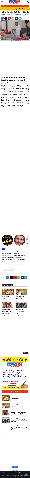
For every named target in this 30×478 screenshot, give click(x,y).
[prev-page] (2, 433)
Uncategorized (14, 404)
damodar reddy (5, 259)
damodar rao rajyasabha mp (8, 257)
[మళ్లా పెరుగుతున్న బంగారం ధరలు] (21, 292)
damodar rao (16, 253)
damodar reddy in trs (14, 259)
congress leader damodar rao (8, 251)
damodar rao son (18, 257)
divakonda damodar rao (14, 261)
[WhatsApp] (12, 18)
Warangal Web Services (15, 473)
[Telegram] (20, 18)
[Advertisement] (15, 59)
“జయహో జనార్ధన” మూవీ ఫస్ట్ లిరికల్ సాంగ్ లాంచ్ (21, 311)
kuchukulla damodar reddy (7, 263)
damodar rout (23, 259)
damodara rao (5, 261)
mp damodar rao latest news (8, 270)
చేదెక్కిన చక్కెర (5, 296)
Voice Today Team (10, 14)
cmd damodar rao (19, 249)
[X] (5, 18)
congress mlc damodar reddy (21, 251)
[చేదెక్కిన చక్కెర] (8, 292)
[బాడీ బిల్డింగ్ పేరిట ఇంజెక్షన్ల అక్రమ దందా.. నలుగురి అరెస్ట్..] (8, 305)
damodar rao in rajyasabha (19, 255)
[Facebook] (2, 18)
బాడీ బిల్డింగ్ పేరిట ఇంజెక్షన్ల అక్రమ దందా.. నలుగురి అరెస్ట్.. (7, 311)
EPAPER (15, 466)
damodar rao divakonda (7, 255)
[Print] (16, 18)
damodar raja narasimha (7, 253)
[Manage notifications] (26, 474)
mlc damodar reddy (19, 263)
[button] (28, 2)
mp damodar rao (14, 268)
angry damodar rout (10, 249)
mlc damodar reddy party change (9, 265)
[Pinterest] (9, 18)
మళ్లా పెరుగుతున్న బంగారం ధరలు (19, 406)
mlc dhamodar (20, 265)
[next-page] (5, 433)
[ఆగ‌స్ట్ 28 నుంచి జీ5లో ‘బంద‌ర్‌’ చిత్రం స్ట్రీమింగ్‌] (6, 427)
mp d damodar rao (6, 268)
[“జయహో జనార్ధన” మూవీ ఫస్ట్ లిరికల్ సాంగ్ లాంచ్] (21, 305)
